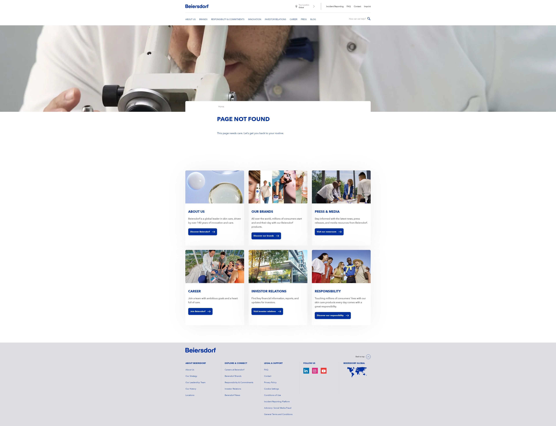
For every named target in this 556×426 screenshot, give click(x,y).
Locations (189, 395)
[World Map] (357, 372)
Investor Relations (233, 389)
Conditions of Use (272, 395)
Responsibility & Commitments (239, 383)
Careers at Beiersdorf (234, 370)
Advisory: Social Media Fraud (277, 408)
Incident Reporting (335, 7)
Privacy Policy (270, 383)
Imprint (367, 7)
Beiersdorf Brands (233, 376)
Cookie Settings (271, 389)
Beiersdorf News (232, 395)
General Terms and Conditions (278, 414)
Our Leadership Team (195, 383)
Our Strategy (191, 376)
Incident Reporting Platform (277, 402)
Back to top (360, 357)
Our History (190, 389)
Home (221, 107)
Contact (357, 7)
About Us (189, 370)
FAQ (349, 7)
